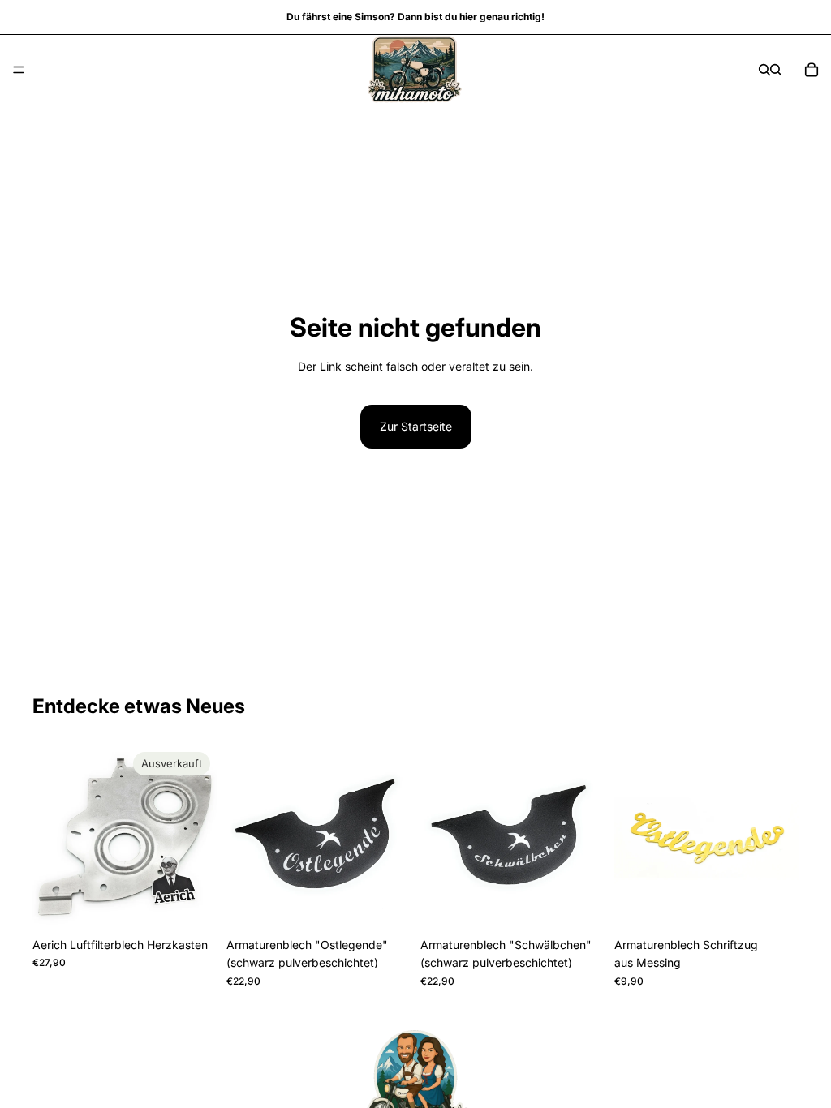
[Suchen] (764, 70)
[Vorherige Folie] (50, 838)
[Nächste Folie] (199, 838)
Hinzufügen (399, 904)
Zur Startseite (416, 426)
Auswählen (787, 904)
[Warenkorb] (811, 70)
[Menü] (18, 69)
